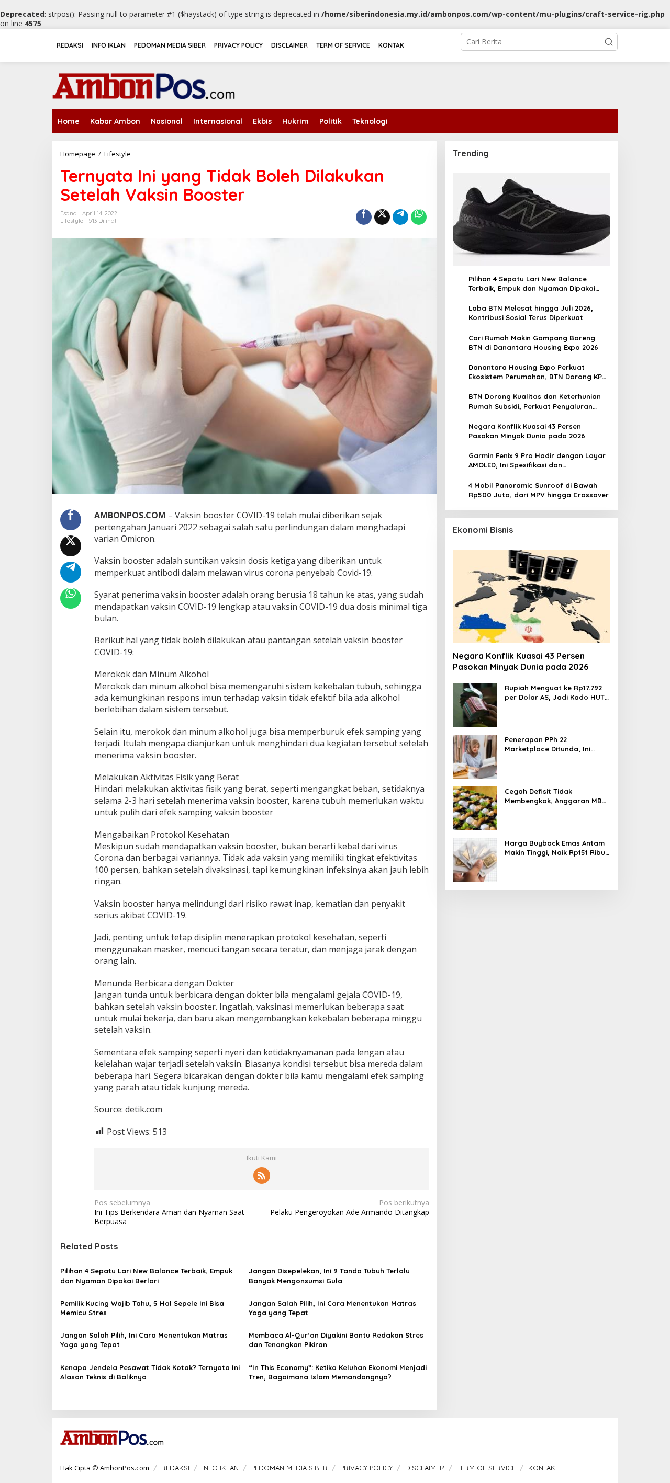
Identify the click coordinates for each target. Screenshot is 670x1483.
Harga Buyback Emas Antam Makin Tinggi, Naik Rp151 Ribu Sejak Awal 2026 (555, 848)
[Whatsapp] (419, 217)
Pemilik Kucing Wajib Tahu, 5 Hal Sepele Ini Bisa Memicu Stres (142, 1308)
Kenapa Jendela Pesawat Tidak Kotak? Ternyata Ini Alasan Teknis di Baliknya (150, 1372)
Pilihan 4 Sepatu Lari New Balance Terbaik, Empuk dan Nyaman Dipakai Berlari (146, 1275)
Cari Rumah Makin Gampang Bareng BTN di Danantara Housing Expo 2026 (533, 342)
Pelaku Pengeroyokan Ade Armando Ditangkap (349, 1207)
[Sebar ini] (364, 217)
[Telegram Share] (400, 217)
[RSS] (261, 1175)
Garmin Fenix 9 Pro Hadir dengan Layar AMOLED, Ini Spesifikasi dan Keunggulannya (537, 460)
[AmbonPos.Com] (144, 84)
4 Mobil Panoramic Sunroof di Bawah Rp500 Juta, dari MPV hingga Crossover (538, 490)
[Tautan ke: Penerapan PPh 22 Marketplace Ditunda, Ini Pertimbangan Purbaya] (475, 756)
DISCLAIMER (424, 1468)
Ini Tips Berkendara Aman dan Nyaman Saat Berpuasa (169, 1212)
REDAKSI (175, 1468)
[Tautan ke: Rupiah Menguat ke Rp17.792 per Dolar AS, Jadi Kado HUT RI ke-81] (475, 704)
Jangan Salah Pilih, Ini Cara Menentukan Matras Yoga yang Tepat (332, 1308)
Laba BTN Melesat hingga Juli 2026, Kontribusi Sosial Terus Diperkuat (530, 313)
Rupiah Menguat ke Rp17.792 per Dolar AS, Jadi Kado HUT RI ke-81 (555, 692)
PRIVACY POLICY (366, 1468)
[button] (609, 42)
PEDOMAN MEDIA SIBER (289, 1468)
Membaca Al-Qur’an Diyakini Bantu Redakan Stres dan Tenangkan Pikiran (336, 1340)
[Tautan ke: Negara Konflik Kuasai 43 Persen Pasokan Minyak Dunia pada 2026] (531, 596)
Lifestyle (71, 220)
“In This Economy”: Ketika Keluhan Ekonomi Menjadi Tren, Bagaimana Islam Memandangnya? (338, 1372)
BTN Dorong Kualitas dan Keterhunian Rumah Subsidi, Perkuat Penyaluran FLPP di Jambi (534, 402)
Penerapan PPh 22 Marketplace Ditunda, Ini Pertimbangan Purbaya (547, 744)
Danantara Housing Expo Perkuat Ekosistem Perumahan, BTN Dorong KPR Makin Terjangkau (537, 372)
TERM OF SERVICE (486, 1468)
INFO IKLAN (220, 1468)
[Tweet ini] (382, 217)
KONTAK (541, 1468)
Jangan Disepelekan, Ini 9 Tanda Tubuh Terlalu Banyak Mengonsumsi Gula (329, 1275)
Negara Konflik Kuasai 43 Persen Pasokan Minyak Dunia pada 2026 (526, 431)
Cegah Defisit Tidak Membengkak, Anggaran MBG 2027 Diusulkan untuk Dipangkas (556, 796)
